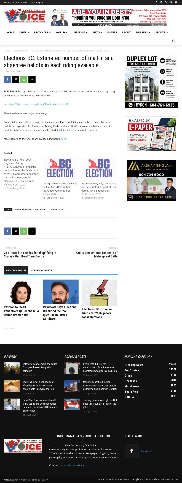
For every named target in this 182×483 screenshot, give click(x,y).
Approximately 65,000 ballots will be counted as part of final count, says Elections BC (98, 187)
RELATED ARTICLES (16, 270)
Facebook (146, 451)
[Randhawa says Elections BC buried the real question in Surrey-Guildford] (60, 292)
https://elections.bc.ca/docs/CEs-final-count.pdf (38, 104)
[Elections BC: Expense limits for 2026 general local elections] (100, 293)
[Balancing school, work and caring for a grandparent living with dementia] (12, 368)
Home (7, 50)
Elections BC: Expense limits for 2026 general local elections (97, 313)
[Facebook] (156, 3)
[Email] (32, 79)
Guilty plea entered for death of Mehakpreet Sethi (97, 254)
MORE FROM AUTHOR (41, 270)
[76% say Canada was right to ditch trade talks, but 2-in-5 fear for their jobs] (72, 404)
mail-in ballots (58, 209)
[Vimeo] (171, 3)
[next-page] (12, 326)
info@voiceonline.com (75, 465)
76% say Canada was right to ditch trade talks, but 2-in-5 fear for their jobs (100, 404)
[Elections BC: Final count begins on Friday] (23, 174)
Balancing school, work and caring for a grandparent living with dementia (40, 367)
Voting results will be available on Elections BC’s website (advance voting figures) (60, 187)
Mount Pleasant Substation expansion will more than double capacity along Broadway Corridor (100, 385)
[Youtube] (176, 3)
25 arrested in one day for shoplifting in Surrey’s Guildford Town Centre (30, 254)
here (63, 138)
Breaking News (21, 50)
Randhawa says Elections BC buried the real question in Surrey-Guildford (59, 313)
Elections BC (41, 209)
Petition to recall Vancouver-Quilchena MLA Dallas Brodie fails (21, 311)
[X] (166, 3)
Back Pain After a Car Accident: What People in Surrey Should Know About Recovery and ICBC (39, 385)
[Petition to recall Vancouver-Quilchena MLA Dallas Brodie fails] (21, 292)
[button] (174, 41)
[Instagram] (161, 3)
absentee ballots (23, 209)
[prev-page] (6, 326)
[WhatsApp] (23, 79)
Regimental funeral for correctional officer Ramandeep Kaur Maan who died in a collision (100, 367)
